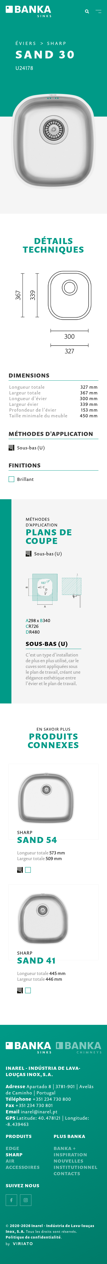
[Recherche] (87, 11)
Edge (12, 1148)
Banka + (65, 1148)
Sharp (57, 43)
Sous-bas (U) (48, 554)
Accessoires (23, 1167)
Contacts (67, 1173)
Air (10, 1161)
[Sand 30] (53, 141)
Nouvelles (68, 1161)
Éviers (26, 43)
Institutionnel (76, 1167)
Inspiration (70, 1154)
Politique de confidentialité (33, 1237)
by (8, 1243)
